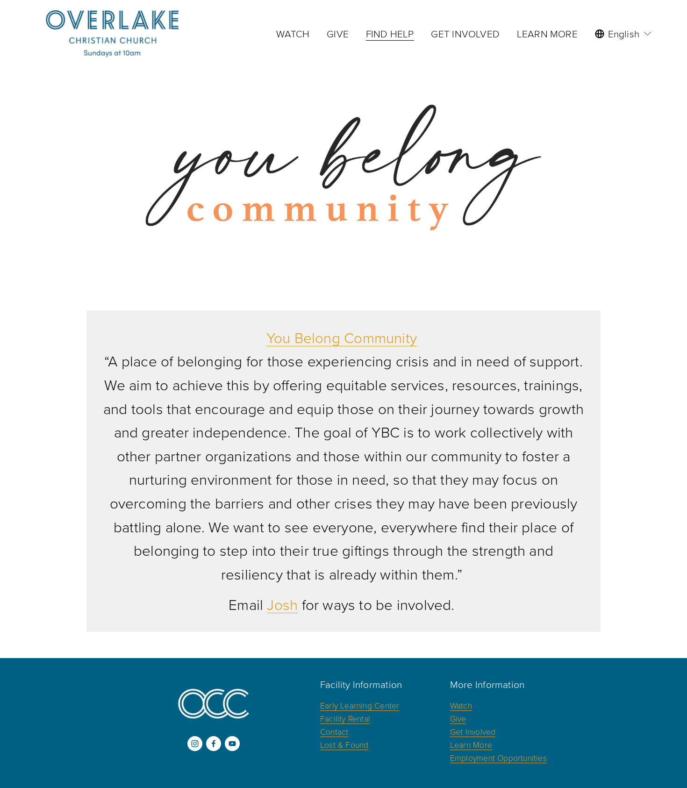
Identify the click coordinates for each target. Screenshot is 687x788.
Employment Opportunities (498, 757)
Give (458, 718)
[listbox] (624, 34)
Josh (282, 604)
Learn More (471, 744)
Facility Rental (345, 718)
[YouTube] (232, 743)
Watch (461, 705)
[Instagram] (194, 743)
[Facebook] (213, 743)
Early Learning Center (359, 705)
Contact (334, 731)
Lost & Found (344, 744)
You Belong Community (341, 337)
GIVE (338, 33)
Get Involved (473, 731)
